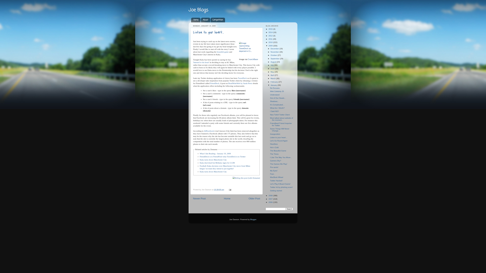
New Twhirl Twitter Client (280, 115)
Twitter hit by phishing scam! (281, 187)
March (273, 78)
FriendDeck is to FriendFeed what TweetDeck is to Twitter (223, 157)
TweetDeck (242, 78)
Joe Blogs (198, 10)
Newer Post (199, 198)
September (275, 59)
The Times (274, 154)
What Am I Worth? (277, 108)
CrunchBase (253, 59)
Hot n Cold (274, 147)
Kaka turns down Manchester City (213, 160)
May (273, 72)
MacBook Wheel (276, 177)
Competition (217, 20)
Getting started (276, 191)
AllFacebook (209, 131)
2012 (271, 36)
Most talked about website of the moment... (281, 119)
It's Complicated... (277, 105)
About (205, 20)
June (273, 69)
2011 (271, 39)
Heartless (274, 144)
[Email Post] (229, 190)
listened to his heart (201, 62)
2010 (271, 42)
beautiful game (223, 52)
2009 (271, 46)
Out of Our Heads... (278, 98)
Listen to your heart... (208, 32)
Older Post (254, 198)
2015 (271, 29)
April (273, 75)
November (275, 52)
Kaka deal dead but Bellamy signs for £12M (217, 163)
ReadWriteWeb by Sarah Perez (240, 83)
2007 (271, 199)
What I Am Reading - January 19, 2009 (215, 154)
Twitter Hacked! (276, 181)
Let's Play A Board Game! (280, 184)
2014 (271, 32)
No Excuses (275, 88)
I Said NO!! (274, 111)
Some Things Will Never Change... (279, 130)
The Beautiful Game (278, 151)
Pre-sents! (274, 167)
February (274, 82)
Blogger (253, 219)
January (274, 85)
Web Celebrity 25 (277, 91)
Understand (274, 95)
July (272, 65)
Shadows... (274, 101)
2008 (271, 196)
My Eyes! (273, 171)
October (274, 55)
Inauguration (275, 134)
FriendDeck (214, 83)
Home (196, 20)
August (274, 62)
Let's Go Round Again (279, 141)
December (275, 49)
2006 (271, 202)
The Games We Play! (278, 164)
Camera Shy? (275, 161)
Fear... (272, 174)
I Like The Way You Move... (281, 157)
